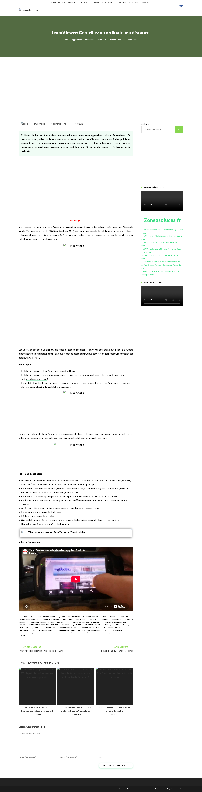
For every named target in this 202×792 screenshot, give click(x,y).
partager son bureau (112, 627)
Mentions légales (147, 789)
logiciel (116, 625)
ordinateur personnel (68, 627)
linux (106, 625)
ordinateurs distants (90, 627)
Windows (122, 633)
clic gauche (80, 619)
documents (66, 625)
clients (93, 619)
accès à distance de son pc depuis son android (80, 617)
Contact (122, 789)
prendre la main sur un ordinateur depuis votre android (79, 630)
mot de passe (25, 627)
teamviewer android (56, 633)
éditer (78, 625)
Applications (83, 3)
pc (34, 630)
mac (124, 625)
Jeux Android (72, 3)
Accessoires (121, 3)
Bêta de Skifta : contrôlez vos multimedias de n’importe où (76, 709)
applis (112, 617)
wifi (113, 633)
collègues (104, 619)
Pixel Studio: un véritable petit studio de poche (114, 709)
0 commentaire (58, 124)
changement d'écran (51, 619)
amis (104, 617)
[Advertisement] (101, 86)
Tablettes (145, 3)
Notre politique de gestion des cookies (169, 789)
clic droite (67, 619)
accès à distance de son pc (47, 617)
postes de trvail (45, 630)
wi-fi (106, 633)
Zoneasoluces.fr (133, 789)
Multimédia (88, 40)
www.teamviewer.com (36, 379)
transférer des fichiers (90, 633)
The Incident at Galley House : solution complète (160, 262)
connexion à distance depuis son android (47, 622)
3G (31, 617)
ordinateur (50, 627)
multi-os (38, 627)
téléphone (73, 633)
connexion (116, 619)
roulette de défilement (114, 630)
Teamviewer (39, 633)
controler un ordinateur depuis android (83, 622)
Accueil (53, 3)
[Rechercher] (178, 129)
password (24, 630)
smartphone (25, 633)
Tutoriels (96, 3)
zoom (22, 636)
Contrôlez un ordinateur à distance (43, 625)
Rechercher (145, 124)
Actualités (62, 3)
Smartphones (133, 3)
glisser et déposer (92, 625)
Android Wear (107, 3)
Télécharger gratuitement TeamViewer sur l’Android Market (57, 532)
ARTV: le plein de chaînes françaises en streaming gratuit (37, 709)
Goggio (25, 124)
